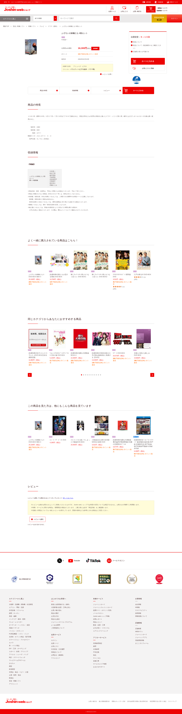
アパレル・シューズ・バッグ (18, 654)
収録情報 (75, 90)
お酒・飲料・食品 (15, 675)
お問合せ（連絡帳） (57, 655)
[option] (38, 269)
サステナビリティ (141, 610)
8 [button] (96, 374)
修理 (94, 646)
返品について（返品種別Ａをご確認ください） (147, 47)
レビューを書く (107, 74)
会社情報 (138, 604)
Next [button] (152, 375)
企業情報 (148, 2)
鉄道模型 (12, 669)
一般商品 (159, 8)
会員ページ (112, 11)
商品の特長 (43, 90)
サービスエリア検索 (99, 664)
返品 (94, 655)
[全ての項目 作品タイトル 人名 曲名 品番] (45, 18)
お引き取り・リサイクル (101, 628)
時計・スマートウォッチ (17, 657)
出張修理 (96, 649)
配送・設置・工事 (99, 625)
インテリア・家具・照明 (17, 619)
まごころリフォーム (142, 643)
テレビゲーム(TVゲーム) (17, 660)
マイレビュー (55, 658)
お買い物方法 (137, 11)
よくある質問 (55, 625)
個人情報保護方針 (104, 701)
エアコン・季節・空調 (16, 607)
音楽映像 (159, 10)
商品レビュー (97, 622)
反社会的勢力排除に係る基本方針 (137, 701)
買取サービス (174, 2)
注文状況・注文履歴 (57, 649)
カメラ (11, 642)
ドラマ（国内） (53, 26)
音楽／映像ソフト (19, 26)
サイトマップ (172, 701)
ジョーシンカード (99, 604)
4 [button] (87, 374)
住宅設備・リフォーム (16, 610)
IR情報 (137, 607)
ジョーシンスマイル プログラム (61, 622)
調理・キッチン (14, 613)
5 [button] (89, 374)
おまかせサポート (99, 667)
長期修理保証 (97, 643)
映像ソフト (32, 26)
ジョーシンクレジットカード (102, 607)
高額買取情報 (139, 640)
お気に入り (124, 11)
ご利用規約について (57, 628)
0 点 (163, 8)
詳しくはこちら (68, 498)
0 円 (166, 8)
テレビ (42, 26)
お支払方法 (55, 616)
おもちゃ (12, 663)
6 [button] (92, 374)
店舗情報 (160, 2)
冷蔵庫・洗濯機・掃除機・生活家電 (21, 604)
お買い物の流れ (56, 610)
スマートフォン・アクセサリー (19, 640)
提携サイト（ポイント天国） (102, 610)
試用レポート (97, 619)
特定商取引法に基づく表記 (158, 701)
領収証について (56, 652)
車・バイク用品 (14, 645)
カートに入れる (148, 61)
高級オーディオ (14, 628)
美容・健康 (12, 616)
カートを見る (150, 10)
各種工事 (96, 661)
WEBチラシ (139, 631)
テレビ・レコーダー (15, 622)
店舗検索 (138, 628)
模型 (10, 666)
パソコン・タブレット (16, 631)
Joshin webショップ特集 (101, 616)
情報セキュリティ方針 (118, 701)
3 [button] (85, 374)
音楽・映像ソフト (15, 681)
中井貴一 (64, 40)
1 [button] (81, 374)
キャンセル (97, 658)
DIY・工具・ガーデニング (17, 648)
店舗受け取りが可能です (141, 51)
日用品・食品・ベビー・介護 (18, 672)
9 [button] (98, 374)
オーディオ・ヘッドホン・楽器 (19, 625)
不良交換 (96, 652)
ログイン (54, 640)
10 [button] (100, 374)
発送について (137, 42)
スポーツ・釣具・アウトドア (18, 651)
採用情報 (138, 613)
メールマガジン (118, 561)
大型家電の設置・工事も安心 (60, 607)
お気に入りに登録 (148, 68)
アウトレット (13, 684)
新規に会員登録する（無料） (60, 604)
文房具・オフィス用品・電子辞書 (20, 637)
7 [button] (94, 374)
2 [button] (83, 374)
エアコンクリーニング (100, 631)
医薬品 (11, 678)
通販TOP (6, 26)
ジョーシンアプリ (141, 637)
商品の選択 (55, 613)
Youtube (77, 561)
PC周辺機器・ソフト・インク (19, 634)
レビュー (107, 90)
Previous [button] (30, 375)
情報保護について (141, 616)
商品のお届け (55, 619)
